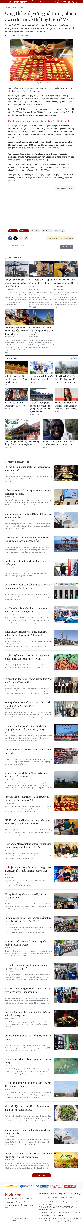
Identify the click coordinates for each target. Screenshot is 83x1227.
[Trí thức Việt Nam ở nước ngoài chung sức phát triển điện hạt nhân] (66, 497)
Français (46, 2)
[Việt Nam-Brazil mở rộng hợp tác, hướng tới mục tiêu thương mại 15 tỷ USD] (66, 614)
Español (53, 2)
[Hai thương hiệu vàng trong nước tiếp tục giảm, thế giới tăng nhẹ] (38, 121)
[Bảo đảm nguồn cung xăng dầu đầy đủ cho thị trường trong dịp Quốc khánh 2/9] (66, 995)
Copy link (26, 238)
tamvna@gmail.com (45, 1209)
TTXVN (48, 1197)
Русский (63, 1)
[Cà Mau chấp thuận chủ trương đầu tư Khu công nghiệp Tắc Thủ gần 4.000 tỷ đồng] (66, 732)
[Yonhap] (12, 1186)
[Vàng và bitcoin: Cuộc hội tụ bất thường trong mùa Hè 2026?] (66, 473)
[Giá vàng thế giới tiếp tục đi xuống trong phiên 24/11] (41, 269)
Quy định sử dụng (56, 1194)
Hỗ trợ (70, 1194)
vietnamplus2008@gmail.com (53, 1215)
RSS (65, 1194)
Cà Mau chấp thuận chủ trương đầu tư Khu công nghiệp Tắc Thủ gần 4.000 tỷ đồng (26, 727)
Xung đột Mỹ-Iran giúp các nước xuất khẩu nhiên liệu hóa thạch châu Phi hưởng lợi (26, 633)
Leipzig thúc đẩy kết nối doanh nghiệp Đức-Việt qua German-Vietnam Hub (28, 680)
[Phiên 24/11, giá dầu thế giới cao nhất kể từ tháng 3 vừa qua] (66, 269)
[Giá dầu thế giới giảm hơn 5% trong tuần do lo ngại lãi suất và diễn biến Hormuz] (66, 827)
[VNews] (65, 1186)
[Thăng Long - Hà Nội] (69, 2)
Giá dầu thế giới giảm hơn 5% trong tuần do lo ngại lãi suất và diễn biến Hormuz (27, 822)
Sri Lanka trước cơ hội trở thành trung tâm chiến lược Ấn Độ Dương (26, 943)
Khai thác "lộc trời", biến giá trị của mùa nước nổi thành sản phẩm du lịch (27, 1108)
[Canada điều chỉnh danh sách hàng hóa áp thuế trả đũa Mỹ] (66, 756)
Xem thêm (41, 1175)
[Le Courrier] (42, 1186)
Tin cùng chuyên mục (18, 462)
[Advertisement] (41, 207)
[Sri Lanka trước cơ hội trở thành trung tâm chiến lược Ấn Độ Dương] (66, 948)
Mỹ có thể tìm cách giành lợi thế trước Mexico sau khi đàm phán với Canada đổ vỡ (27, 539)
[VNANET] (74, 1186)
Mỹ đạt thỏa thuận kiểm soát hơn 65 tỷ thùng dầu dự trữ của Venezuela (27, 775)
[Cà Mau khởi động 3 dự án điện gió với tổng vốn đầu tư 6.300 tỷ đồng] (66, 1089)
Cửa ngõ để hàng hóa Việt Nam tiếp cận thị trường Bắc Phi (26, 896)
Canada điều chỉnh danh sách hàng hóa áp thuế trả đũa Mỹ (28, 751)
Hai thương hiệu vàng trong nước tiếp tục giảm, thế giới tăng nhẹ (17, 330)
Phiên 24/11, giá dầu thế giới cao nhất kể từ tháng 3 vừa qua (66, 282)
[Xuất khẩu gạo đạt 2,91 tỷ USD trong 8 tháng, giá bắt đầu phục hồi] (66, 520)
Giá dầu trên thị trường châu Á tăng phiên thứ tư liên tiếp (41, 330)
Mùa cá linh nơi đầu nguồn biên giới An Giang (28, 1061)
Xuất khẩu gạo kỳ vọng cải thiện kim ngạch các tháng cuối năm (27, 1131)
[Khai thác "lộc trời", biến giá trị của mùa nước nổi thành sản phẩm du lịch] (66, 1113)
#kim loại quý (47, 231)
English (40, 2)
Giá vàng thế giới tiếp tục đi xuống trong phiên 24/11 (41, 282)
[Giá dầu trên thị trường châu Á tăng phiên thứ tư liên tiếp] (41, 317)
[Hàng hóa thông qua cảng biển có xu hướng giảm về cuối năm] (17, 269)
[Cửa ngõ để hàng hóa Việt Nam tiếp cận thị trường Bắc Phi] (66, 901)
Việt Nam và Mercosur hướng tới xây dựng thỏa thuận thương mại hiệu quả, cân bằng (28, 845)
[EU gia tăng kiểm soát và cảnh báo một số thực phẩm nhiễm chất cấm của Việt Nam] (66, 662)
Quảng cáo (64, 1197)
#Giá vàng (12, 231)
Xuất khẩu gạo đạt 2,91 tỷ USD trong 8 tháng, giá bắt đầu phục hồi (28, 515)
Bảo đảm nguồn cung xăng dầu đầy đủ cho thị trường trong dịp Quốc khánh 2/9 (27, 990)
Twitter (15, 238)
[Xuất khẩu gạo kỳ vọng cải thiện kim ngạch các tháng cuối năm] (66, 1136)
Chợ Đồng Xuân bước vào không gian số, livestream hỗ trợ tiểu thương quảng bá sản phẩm (28, 871)
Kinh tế (8, 8)
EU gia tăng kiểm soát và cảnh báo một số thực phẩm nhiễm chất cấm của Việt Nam (28, 657)
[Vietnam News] (28, 1186)
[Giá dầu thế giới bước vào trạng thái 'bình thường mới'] (66, 567)
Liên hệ (72, 1197)
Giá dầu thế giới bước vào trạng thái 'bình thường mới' (25, 562)
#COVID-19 (24, 231)
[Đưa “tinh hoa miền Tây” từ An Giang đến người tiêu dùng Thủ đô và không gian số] (66, 1160)
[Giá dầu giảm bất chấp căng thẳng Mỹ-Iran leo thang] (66, 1042)
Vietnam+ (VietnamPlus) (20, 1)
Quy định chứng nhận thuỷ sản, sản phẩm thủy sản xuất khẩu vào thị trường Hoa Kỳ (28, 919)
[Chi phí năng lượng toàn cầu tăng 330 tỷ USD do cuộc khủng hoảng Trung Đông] (66, 591)
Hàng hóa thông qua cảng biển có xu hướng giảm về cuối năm (15, 282)
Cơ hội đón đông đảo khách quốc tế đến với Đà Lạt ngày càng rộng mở (27, 966)
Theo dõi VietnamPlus (55, 238)
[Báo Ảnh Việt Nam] (55, 1186)
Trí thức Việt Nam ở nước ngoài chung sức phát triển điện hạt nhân (28, 492)
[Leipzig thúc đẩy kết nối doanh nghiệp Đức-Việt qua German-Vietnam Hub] (66, 685)
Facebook (10, 238)
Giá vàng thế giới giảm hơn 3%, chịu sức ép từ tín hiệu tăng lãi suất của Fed (27, 798)
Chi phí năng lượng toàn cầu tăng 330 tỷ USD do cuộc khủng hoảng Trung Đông (28, 586)
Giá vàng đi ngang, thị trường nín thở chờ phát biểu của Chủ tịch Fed (28, 1013)
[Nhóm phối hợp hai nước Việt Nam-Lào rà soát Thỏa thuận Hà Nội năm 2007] (66, 709)
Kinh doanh (18, 8)
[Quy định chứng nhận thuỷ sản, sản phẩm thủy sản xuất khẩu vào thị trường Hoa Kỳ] (66, 924)
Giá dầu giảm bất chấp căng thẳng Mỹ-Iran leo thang (28, 1037)
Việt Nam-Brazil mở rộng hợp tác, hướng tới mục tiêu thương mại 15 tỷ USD (26, 610)
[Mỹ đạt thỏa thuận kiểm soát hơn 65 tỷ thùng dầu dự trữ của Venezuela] (66, 779)
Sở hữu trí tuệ (43, 1194)
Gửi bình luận (66, 246)
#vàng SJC (35, 231)
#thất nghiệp (59, 231)
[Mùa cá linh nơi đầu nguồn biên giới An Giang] (66, 1066)
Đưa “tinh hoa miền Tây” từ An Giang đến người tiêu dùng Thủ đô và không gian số (28, 1155)
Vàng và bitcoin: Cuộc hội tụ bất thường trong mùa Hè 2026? (27, 468)
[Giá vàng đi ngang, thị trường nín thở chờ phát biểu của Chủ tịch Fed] (66, 1018)
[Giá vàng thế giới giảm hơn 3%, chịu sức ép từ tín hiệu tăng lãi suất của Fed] (66, 803)
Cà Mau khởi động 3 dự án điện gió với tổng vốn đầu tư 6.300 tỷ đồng (28, 1084)
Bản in (21, 238)
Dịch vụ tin (55, 1197)
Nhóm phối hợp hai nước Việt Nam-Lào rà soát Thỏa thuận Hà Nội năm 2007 (28, 704)
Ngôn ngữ (77, 1194)
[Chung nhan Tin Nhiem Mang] (21, 1219)
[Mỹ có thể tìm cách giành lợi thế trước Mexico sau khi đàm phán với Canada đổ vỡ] (66, 544)
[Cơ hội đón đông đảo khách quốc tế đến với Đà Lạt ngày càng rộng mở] (66, 971)
